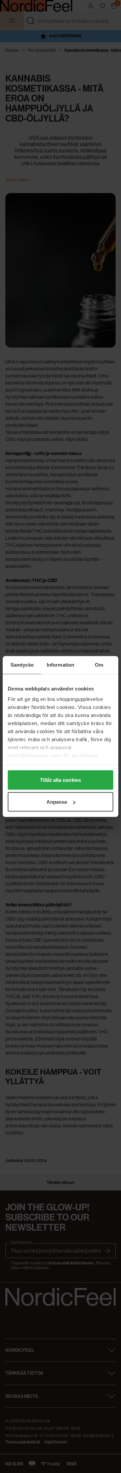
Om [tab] (99, 665)
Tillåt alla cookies (60, 780)
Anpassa (56, 802)
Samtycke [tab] (22, 665)
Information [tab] (60, 665)
